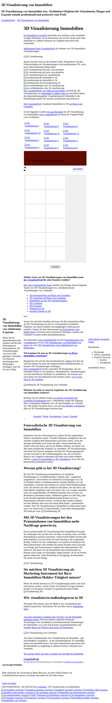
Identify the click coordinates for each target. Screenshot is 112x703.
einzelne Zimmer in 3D (40, 311)
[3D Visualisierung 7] (33, 126)
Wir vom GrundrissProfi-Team (38, 285)
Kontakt (73, 416)
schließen (55, 267)
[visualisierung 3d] (33, 83)
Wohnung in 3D (36, 308)
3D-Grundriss (35, 303)
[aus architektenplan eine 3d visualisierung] (44, 85)
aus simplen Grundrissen (73, 406)
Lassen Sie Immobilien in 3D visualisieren (51, 459)
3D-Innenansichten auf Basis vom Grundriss (49, 295)
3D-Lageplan (35, 306)
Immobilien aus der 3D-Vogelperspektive (48, 300)
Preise (45, 416)
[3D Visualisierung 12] (72, 133)
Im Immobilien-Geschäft (35, 35)
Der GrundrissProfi (32, 104)
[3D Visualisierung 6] (72, 148)
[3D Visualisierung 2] (53, 140)
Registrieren (55, 416)
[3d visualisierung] (33, 75)
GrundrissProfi (31, 659)
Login (65, 416)
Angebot (37, 416)
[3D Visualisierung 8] (53, 126)
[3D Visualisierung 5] (53, 148)
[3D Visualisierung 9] (72, 126)
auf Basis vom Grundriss (73, 662)
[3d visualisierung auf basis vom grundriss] (44, 69)
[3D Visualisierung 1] (33, 140)
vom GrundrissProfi (48, 114)
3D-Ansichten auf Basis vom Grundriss (47, 298)
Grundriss (41, 687)
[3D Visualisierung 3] (72, 140)
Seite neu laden (9, 683)
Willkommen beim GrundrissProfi (39, 48)
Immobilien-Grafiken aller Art (55, 93)
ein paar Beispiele (55, 112)
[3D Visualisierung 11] (53, 133)
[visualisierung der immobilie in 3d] (40, 77)
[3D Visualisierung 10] (33, 133)
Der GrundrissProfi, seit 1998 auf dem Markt (44, 91)
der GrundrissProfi (33, 280)
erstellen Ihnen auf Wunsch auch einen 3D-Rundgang (48, 627)
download (77, 168)
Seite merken (94, 339)
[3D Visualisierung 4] (33, 147)
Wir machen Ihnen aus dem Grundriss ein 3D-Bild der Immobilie (53, 654)
